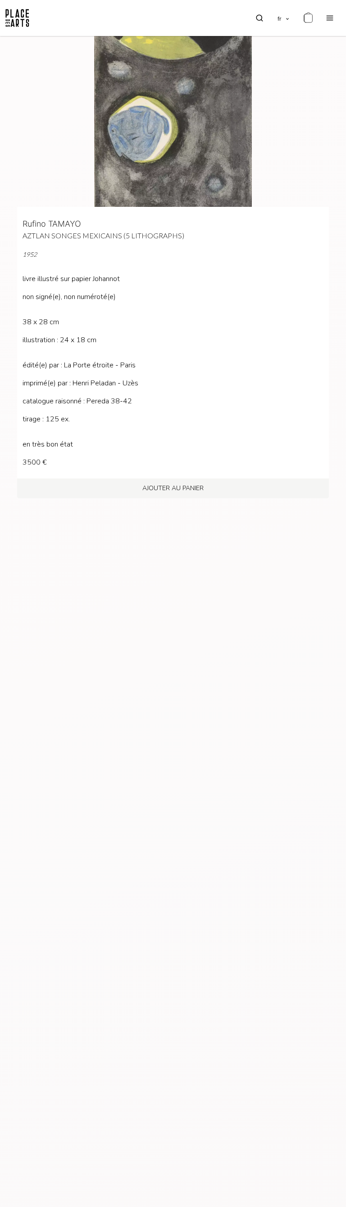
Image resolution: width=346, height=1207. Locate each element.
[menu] (330, 18)
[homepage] (17, 18)
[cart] (308, 18)
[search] (259, 18)
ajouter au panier (173, 488)
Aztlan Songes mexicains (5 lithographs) (103, 235)
